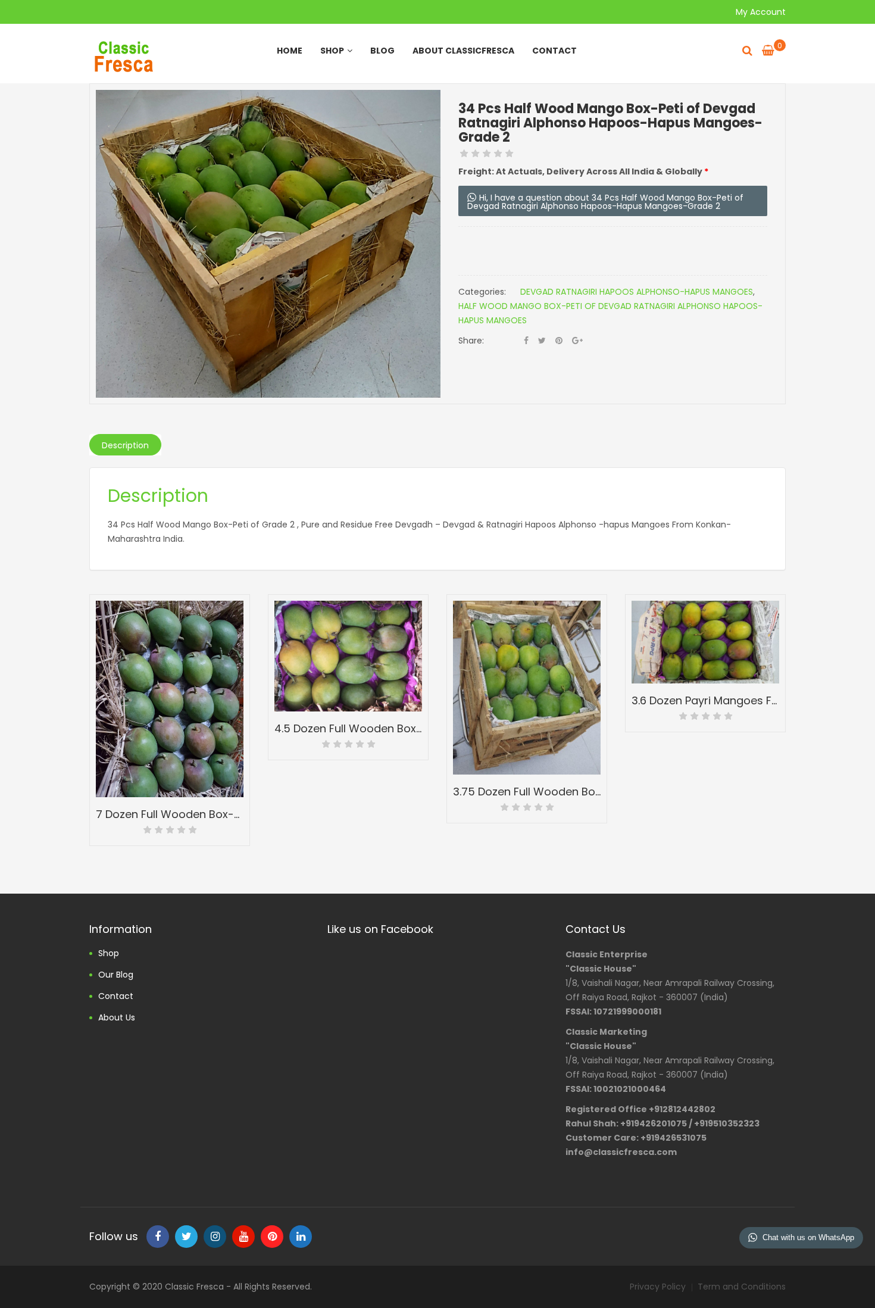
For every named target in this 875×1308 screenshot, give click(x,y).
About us (116, 1017)
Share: (471, 340)
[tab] (125, 444)
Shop (332, 51)
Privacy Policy (658, 1287)
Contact (554, 51)
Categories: (482, 292)
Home (289, 51)
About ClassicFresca (463, 51)
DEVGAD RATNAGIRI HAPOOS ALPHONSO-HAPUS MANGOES (636, 292)
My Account (761, 12)
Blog (382, 51)
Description (125, 445)
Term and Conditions (742, 1287)
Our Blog (115, 975)
